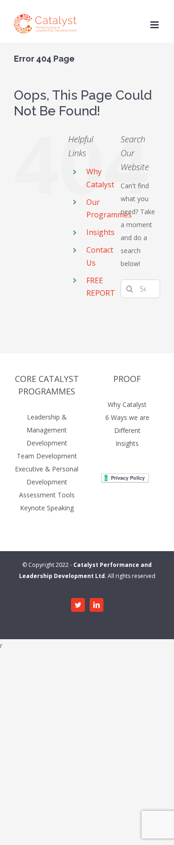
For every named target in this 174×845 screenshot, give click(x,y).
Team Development (47, 455)
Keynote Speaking (47, 507)
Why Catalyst (127, 404)
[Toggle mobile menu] (155, 25)
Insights (100, 232)
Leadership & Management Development (46, 430)
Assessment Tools (47, 494)
